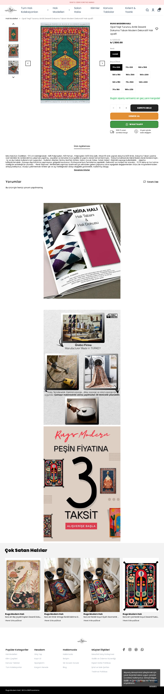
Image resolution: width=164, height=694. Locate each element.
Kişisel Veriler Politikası (101, 663)
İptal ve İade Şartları (100, 667)
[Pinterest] (136, 649)
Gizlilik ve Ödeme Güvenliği (104, 658)
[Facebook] (123, 649)
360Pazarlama (33, 690)
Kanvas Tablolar (108, 10)
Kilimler (95, 8)
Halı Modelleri (58, 10)
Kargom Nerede (41, 667)
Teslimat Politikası (99, 671)
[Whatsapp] (142, 649)
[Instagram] (129, 649)
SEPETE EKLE (144, 107)
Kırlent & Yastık (130, 10)
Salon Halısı (77, 10)
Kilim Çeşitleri (11, 658)
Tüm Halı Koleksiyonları (29, 10)
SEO (23, 690)
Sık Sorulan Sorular (71, 663)
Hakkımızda (68, 654)
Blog (65, 667)
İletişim (66, 658)
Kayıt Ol (37, 658)
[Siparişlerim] (153, 10)
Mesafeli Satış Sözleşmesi (103, 654)
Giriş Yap (38, 654)
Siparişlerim (39, 663)
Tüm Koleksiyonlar (14, 667)
